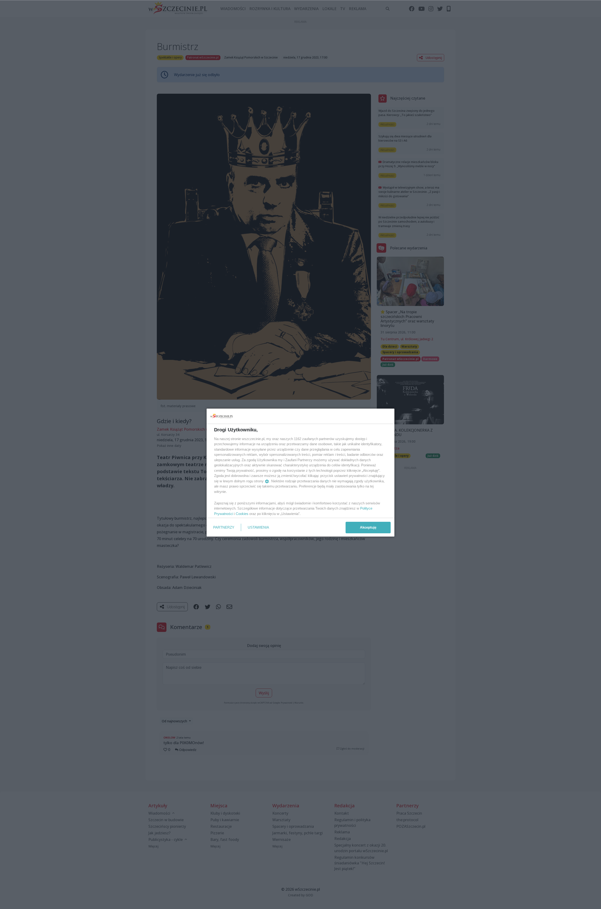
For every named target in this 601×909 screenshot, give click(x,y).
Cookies (242, 514)
